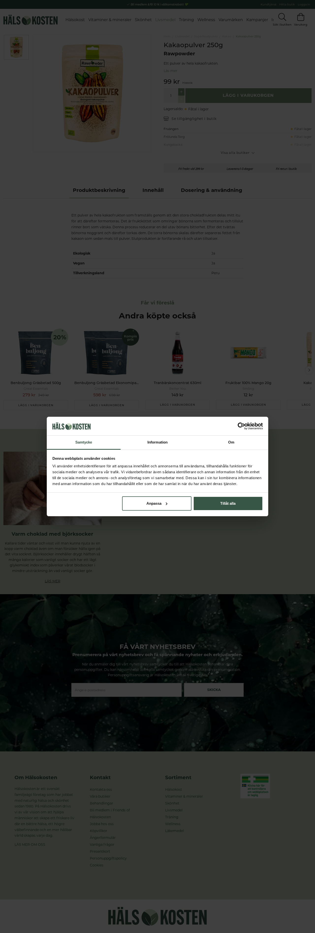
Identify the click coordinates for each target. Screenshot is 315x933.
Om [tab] (231, 442)
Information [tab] (157, 442)
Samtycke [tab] (83, 442)
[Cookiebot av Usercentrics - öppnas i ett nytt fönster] (241, 426)
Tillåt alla (228, 503)
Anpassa (153, 503)
